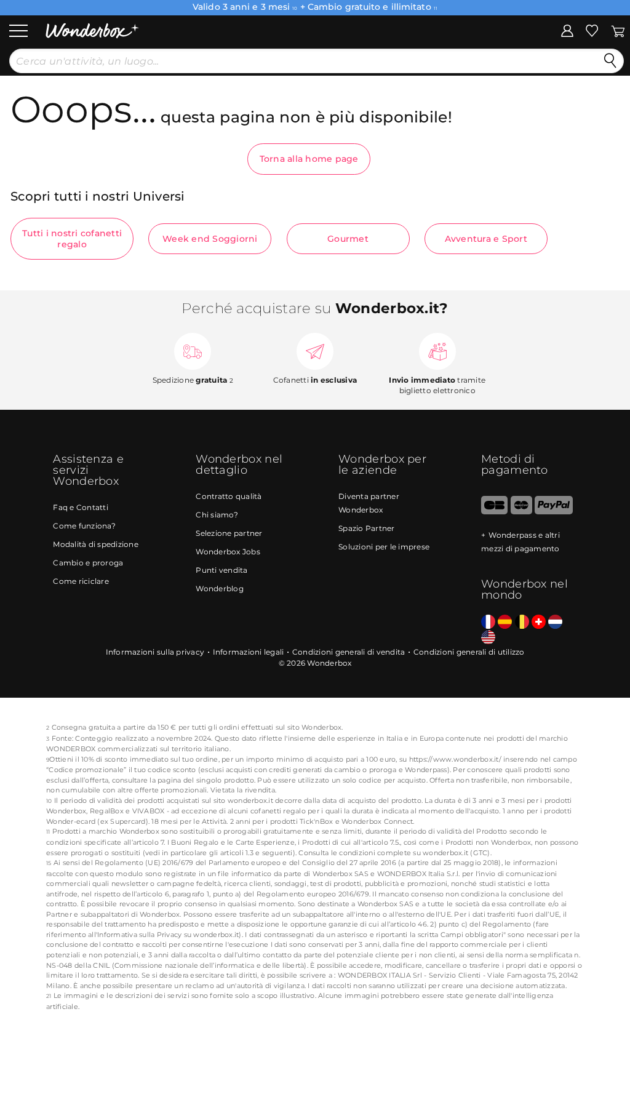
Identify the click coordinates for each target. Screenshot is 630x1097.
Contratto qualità (228, 496)
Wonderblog (220, 588)
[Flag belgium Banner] (522, 622)
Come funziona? (84, 525)
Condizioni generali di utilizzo (469, 651)
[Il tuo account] (567, 30)
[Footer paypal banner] (554, 511)
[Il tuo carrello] (618, 30)
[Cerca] (610, 61)
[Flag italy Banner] (505, 622)
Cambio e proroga (88, 562)
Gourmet (348, 238)
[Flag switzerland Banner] (539, 622)
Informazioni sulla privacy (155, 651)
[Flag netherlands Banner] (555, 622)
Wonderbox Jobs (228, 551)
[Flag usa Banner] (488, 637)
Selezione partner (229, 533)
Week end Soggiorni (210, 238)
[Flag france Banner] (488, 622)
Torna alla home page (309, 158)
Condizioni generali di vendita (348, 651)
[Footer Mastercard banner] (521, 511)
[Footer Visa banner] (494, 511)
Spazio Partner (366, 528)
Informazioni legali (248, 651)
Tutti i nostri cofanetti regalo (72, 239)
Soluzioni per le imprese (383, 546)
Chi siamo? (217, 514)
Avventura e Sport (486, 238)
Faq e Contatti (80, 507)
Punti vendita (221, 570)
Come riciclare (81, 581)
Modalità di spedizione (95, 544)
